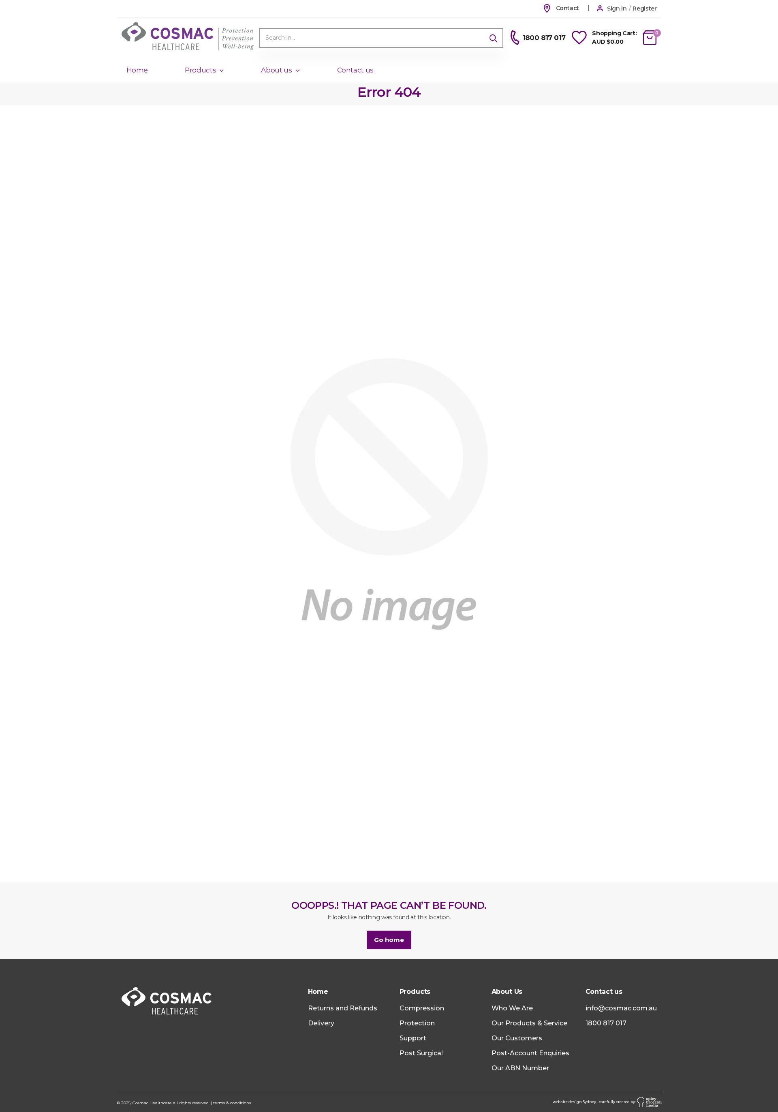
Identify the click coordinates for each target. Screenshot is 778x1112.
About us (276, 70)
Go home (389, 940)
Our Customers (517, 1038)
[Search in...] (493, 38)
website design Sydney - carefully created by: (595, 1102)
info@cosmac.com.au (621, 1008)
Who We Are (512, 1008)
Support (413, 1038)
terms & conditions (232, 1103)
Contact (566, 8)
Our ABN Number (520, 1068)
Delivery (321, 1023)
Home (137, 70)
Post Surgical (421, 1053)
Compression (422, 1008)
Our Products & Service (529, 1023)
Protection (417, 1023)
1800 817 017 (606, 1023)
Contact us (355, 70)
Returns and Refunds (342, 1008)
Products (200, 70)
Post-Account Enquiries (530, 1053)
